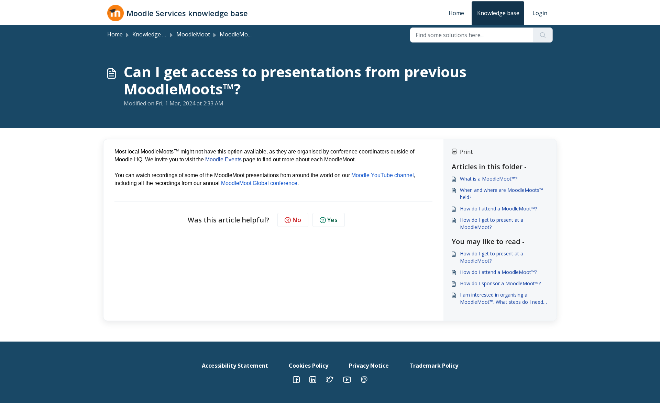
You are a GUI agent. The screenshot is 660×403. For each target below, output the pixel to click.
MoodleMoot (193, 34)
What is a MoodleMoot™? (488, 178)
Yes (332, 220)
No (296, 220)
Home (456, 13)
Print (466, 152)
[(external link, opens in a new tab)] (312, 379)
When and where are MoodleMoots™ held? (501, 193)
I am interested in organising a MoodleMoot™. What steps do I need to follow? (501, 298)
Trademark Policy (433, 365)
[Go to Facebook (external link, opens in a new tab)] (296, 379)
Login (539, 13)
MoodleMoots (238, 34)
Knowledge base (498, 13)
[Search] (543, 35)
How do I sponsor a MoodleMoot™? (500, 283)
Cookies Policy (308, 365)
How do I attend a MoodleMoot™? (498, 208)
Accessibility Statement (235, 365)
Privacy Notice (369, 365)
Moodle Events (223, 159)
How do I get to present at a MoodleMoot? (491, 223)
